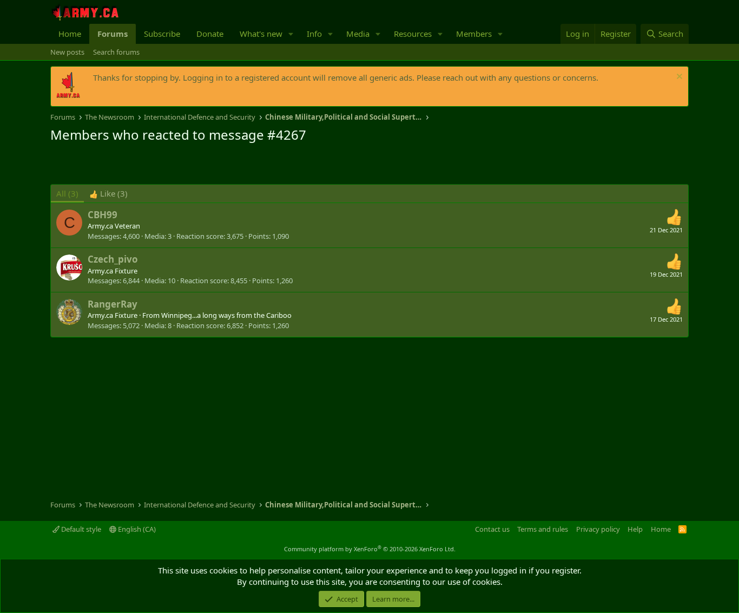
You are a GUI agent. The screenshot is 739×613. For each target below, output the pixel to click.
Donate (209, 33)
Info (314, 33)
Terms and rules (542, 529)
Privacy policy (598, 529)
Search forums (116, 52)
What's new (261, 33)
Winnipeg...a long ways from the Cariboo (226, 315)
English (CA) (136, 529)
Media (358, 33)
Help (635, 529)
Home (69, 33)
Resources (413, 33)
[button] (291, 34)
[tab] (108, 194)
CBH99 (102, 214)
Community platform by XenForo (370, 549)
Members (474, 33)
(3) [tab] (67, 193)
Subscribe (162, 33)
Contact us (492, 529)
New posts (67, 52)
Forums (112, 33)
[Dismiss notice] (678, 77)
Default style (80, 529)
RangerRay (112, 304)
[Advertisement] (176, 165)
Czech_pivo (113, 259)
